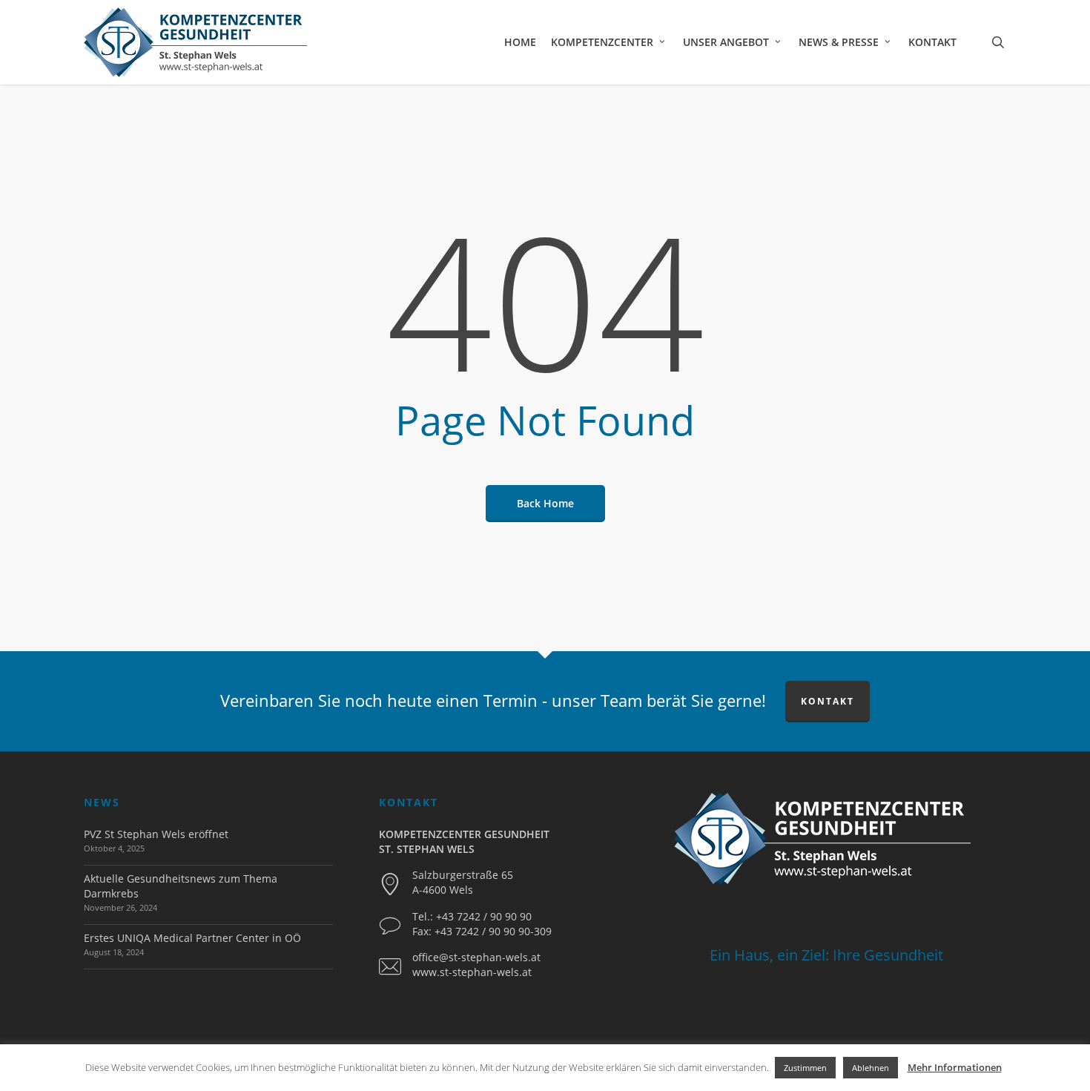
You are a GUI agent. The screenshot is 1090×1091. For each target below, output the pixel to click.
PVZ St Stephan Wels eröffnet (156, 834)
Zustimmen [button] (805, 1067)
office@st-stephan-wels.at (476, 957)
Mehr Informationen (955, 1067)
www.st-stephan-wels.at (472, 972)
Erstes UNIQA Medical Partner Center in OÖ (192, 938)
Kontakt (827, 701)
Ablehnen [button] (870, 1067)
